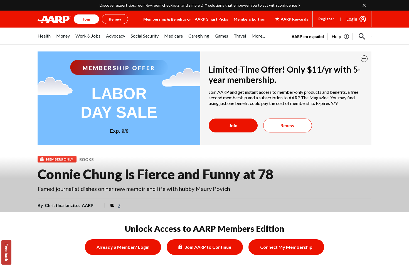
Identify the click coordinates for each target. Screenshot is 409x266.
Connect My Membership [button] (286, 247)
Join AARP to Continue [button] (208, 247)
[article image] (341, 36)
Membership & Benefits (164, 19)
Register (326, 18)
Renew (287, 125)
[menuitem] (44, 39)
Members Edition (249, 19)
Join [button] (86, 19)
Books (86, 159)
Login (351, 18)
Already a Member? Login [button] (123, 247)
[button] (362, 36)
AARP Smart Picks (211, 19)
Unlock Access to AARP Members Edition (204, 228)
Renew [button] (115, 19)
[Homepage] (54, 19)
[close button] (364, 58)
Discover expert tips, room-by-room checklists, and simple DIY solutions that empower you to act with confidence (198, 5)
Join (233, 125)
